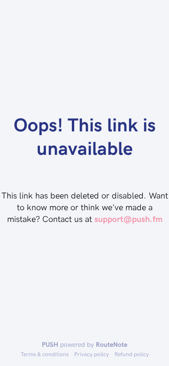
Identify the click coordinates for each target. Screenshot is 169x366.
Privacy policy (91, 354)
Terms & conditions (45, 354)
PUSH (50, 344)
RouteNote (111, 344)
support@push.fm (128, 218)
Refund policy (132, 354)
